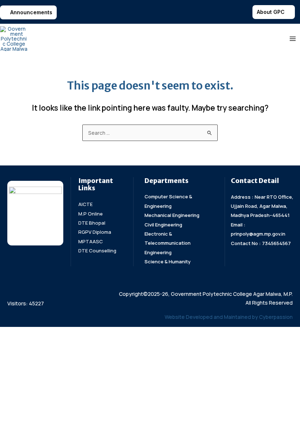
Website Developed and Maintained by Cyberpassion (229, 316)
